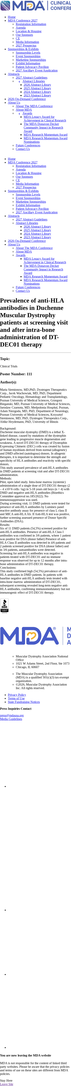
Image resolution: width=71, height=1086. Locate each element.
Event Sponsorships (28, 56)
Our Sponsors (24, 34)
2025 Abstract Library (37, 88)
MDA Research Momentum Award (45, 134)
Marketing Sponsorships (31, 59)
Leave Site (6, 1084)
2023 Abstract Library (37, 95)
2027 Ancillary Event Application (37, 70)
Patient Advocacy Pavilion (32, 67)
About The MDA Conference (34, 106)
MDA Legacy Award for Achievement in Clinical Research (45, 118)
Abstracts (14, 74)
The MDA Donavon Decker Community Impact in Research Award (43, 127)
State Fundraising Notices (24, 702)
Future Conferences (28, 145)
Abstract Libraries (33, 81)
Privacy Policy (17, 694)
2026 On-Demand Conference (27, 99)
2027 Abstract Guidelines (31, 77)
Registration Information (31, 24)
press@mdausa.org (12, 715)
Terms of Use (16, 698)
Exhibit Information (28, 63)
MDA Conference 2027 (22, 20)
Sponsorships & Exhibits (23, 49)
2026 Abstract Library (37, 84)
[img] (39, 755)
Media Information (27, 42)
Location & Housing (28, 31)
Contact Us (23, 149)
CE (18, 38)
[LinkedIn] (39, 786)
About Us (14, 102)
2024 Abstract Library (37, 92)
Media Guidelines (11, 719)
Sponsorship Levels (28, 52)
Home (12, 17)
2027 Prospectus (26, 45)
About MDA (24, 109)
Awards (27, 113)
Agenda (21, 27)
